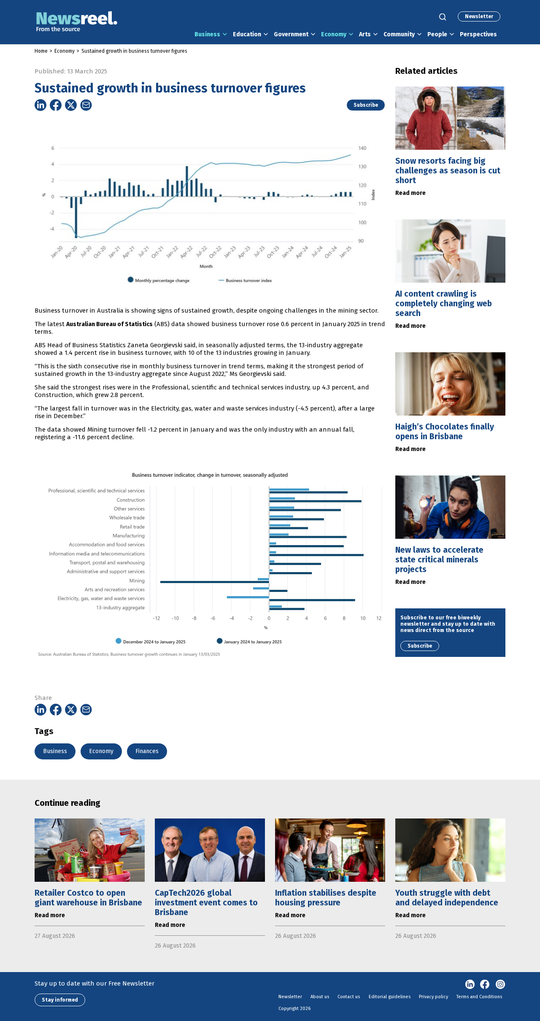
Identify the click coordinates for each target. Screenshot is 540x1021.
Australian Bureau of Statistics (109, 324)
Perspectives (478, 34)
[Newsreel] (77, 22)
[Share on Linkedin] (40, 105)
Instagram (500, 985)
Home (41, 51)
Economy (333, 34)
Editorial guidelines (389, 996)
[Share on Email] (86, 105)
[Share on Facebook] (56, 105)
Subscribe (366, 105)
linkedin (470, 985)
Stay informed (60, 1000)
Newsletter (479, 16)
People (437, 34)
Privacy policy (433, 996)
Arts (365, 34)
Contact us (349, 996)
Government (291, 34)
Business (207, 34)
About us (319, 996)
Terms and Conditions (479, 996)
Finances (147, 751)
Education (247, 34)
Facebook (485, 985)
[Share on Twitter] (71, 105)
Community (399, 34)
